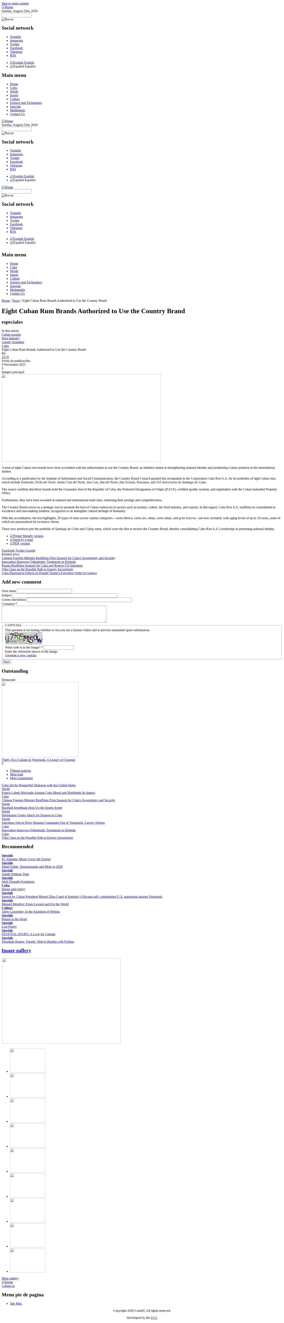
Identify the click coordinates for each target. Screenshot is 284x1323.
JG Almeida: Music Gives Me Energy (26, 859)
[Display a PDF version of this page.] (20, 543)
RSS (13, 55)
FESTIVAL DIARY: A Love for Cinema (28, 934)
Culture (15, 99)
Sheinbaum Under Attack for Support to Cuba (32, 815)
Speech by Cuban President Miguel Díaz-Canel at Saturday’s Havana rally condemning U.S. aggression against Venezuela (82, 896)
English (28, 62)
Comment (9, 604)
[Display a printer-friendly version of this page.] (26, 536)
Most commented (21, 778)
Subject (7, 595)
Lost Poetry (9, 926)
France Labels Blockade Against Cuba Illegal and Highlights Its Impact (48, 792)
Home (14, 84)
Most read (16, 774)
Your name (9, 591)
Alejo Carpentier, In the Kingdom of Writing (31, 911)
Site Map (16, 1303)
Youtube (15, 37)
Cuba (13, 88)
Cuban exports (11, 334)
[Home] (7, 7)
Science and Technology (26, 103)
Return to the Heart (14, 919)
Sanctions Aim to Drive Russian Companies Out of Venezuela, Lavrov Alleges (53, 822)
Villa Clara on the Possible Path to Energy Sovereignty (37, 569)
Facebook (16, 48)
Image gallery (16, 950)
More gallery (10, 1278)
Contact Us (17, 114)
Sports (14, 95)
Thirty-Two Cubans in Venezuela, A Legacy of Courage (38, 760)
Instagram (16, 40)
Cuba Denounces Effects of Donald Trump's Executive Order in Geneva (49, 573)
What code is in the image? (24, 647)
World (14, 91)
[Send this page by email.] (21, 539)
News (16, 300)
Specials (15, 106)
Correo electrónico (14, 599)
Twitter (14, 44)
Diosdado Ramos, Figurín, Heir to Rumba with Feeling (38, 941)
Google (30, 550)
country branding (13, 342)
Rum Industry (11, 338)
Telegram (16, 52)
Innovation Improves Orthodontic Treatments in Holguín (39, 562)
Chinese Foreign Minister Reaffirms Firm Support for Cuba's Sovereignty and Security (58, 558)
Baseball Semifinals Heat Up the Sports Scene (32, 807)
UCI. (154, 1317)
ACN (5, 357)
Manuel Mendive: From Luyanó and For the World (35, 904)
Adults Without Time (15, 874)
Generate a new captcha (20, 655)
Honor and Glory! (13, 889)
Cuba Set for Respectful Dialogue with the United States (39, 785)
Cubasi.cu (8, 1286)
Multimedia (17, 110)
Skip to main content (15, 3)
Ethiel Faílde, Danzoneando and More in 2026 (32, 866)
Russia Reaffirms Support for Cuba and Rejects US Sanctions (42, 565)
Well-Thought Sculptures (18, 881)
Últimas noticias (20, 770)
